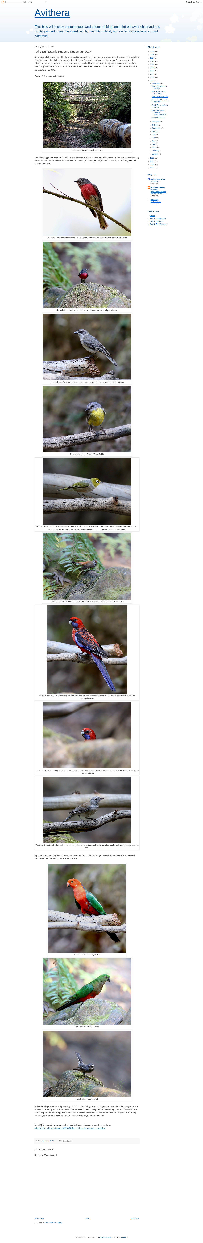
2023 (152, 61)
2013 (152, 168)
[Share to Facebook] (68, 1141)
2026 (152, 52)
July (154, 135)
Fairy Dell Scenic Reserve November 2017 (159, 112)
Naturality (154, 200)
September (156, 128)
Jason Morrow (106, 1238)
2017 (152, 81)
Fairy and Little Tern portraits (159, 87)
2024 (152, 58)
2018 (152, 77)
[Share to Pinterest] (70, 1141)
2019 (152, 74)
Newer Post (39, 1219)
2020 (152, 71)
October (155, 125)
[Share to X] (65, 1141)
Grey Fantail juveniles (160, 97)
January (155, 154)
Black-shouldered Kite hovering (160, 101)
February (155, 151)
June (154, 138)
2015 (152, 161)
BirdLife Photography (158, 218)
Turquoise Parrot (158, 118)
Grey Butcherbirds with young (158, 92)
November (156, 122)
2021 (152, 68)
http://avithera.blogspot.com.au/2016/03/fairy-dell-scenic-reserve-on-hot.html (70, 1128)
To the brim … (155, 181)
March (154, 147)
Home (87, 1219)
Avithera (52, 12)
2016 (152, 158)
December (156, 83)
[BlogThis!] (62, 1141)
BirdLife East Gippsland (159, 224)
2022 (152, 64)
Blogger (124, 1238)
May (154, 141)
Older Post (135, 1219)
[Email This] (60, 1141)
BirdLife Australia (156, 221)
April (154, 144)
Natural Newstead (158, 179)
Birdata (152, 216)
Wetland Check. (156, 202)
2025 (152, 55)
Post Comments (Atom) (53, 1223)
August (155, 131)
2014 (152, 164)
